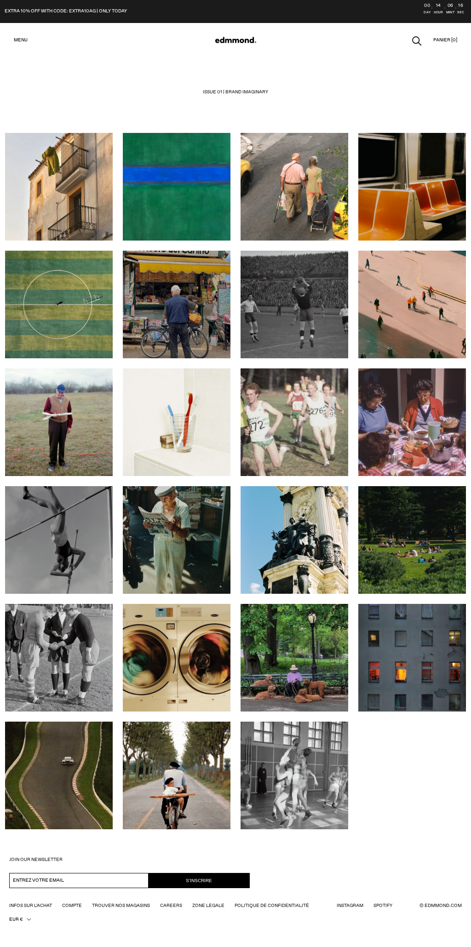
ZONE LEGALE (208, 905)
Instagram (350, 905)
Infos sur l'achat (30, 905)
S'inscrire (199, 880)
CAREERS (171, 905)
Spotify (382, 905)
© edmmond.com (440, 905)
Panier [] (445, 40)
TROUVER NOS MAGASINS (121, 905)
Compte (72, 905)
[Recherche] (417, 40)
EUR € (16, 919)
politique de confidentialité (272, 905)
